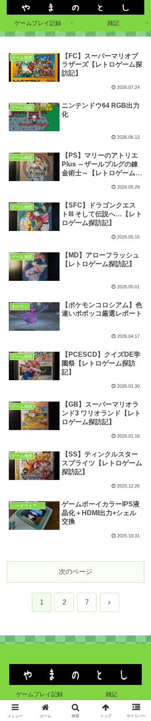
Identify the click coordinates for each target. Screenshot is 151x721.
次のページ (75, 571)
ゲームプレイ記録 (39, 694)
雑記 (111, 694)
